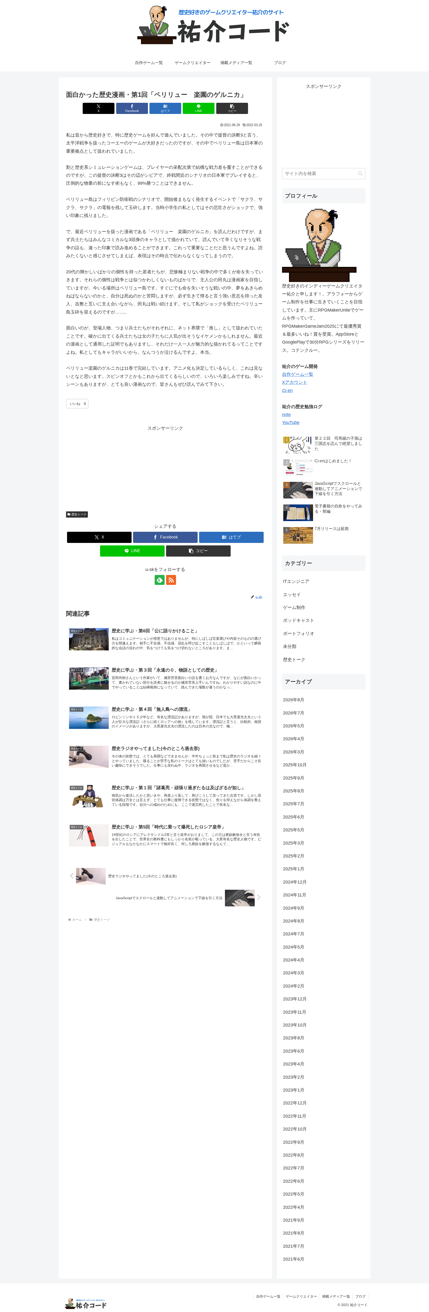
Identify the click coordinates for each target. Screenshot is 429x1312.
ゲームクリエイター (301, 1296)
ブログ (360, 1296)
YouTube (290, 422)
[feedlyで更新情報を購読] (160, 580)
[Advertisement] (165, 467)
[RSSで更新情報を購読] (171, 580)
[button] (232, 108)
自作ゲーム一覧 (297, 374)
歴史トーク (79, 514)
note (286, 414)
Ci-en (287, 390)
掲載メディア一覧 (336, 1296)
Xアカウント (294, 382)
